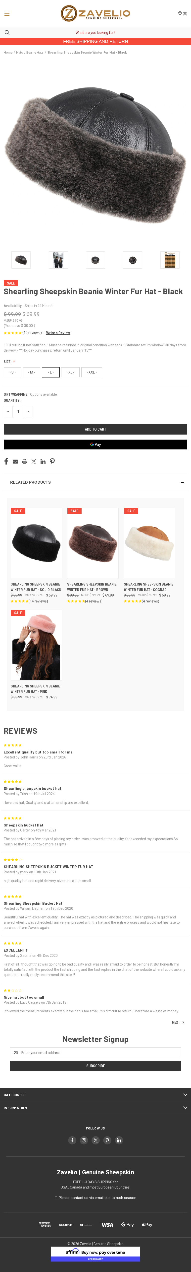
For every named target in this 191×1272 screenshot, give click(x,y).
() (184, 13)
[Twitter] (33, 461)
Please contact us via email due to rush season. (98, 1198)
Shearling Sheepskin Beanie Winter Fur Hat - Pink (35, 689)
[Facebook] (6, 461)
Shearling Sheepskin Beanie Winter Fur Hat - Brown (92, 587)
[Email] (15, 461)
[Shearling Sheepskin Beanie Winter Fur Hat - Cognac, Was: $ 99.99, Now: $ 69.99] (149, 543)
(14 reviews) (38, 601)
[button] (56, 333)
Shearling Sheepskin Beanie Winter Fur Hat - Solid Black (36, 587)
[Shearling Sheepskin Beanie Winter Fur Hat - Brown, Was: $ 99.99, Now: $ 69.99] (92, 543)
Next (176, 1022)
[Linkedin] (43, 461)
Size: (8, 362)
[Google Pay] (95, 444)
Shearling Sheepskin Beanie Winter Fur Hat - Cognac (148, 587)
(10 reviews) (32, 333)
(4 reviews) (93, 601)
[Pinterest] (52, 461)
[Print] (24, 461)
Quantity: (12, 400)
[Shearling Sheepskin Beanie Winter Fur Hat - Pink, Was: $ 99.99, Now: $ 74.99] (36, 645)
